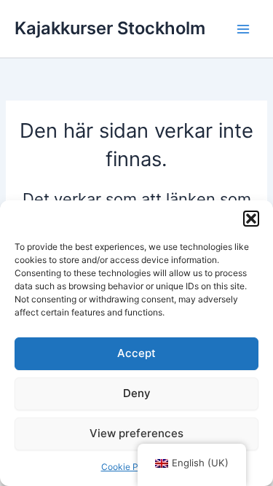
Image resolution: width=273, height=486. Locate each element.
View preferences (136, 433)
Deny (137, 393)
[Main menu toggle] (243, 29)
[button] (251, 218)
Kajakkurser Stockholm (110, 28)
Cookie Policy (129, 466)
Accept (136, 353)
